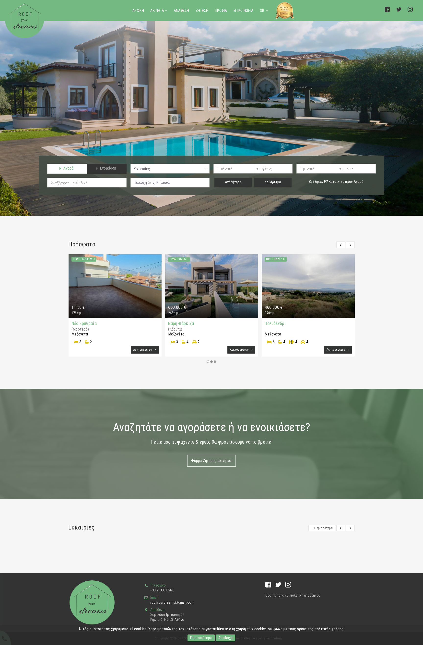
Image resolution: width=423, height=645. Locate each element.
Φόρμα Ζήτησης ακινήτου (211, 460)
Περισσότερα (201, 637)
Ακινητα (157, 10)
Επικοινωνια (244, 10)
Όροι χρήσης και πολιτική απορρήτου (292, 595)
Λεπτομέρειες (143, 349)
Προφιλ (221, 10)
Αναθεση (181, 10)
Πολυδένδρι (275, 323)
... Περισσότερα (322, 528)
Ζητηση (202, 10)
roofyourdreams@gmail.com (172, 602)
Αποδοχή (225, 637)
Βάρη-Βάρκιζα (181, 323)
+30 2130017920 (162, 590)
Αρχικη (138, 10)
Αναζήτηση (233, 182)
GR (262, 10)
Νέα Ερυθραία (84, 323)
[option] (211, 108)
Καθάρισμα (273, 182)
